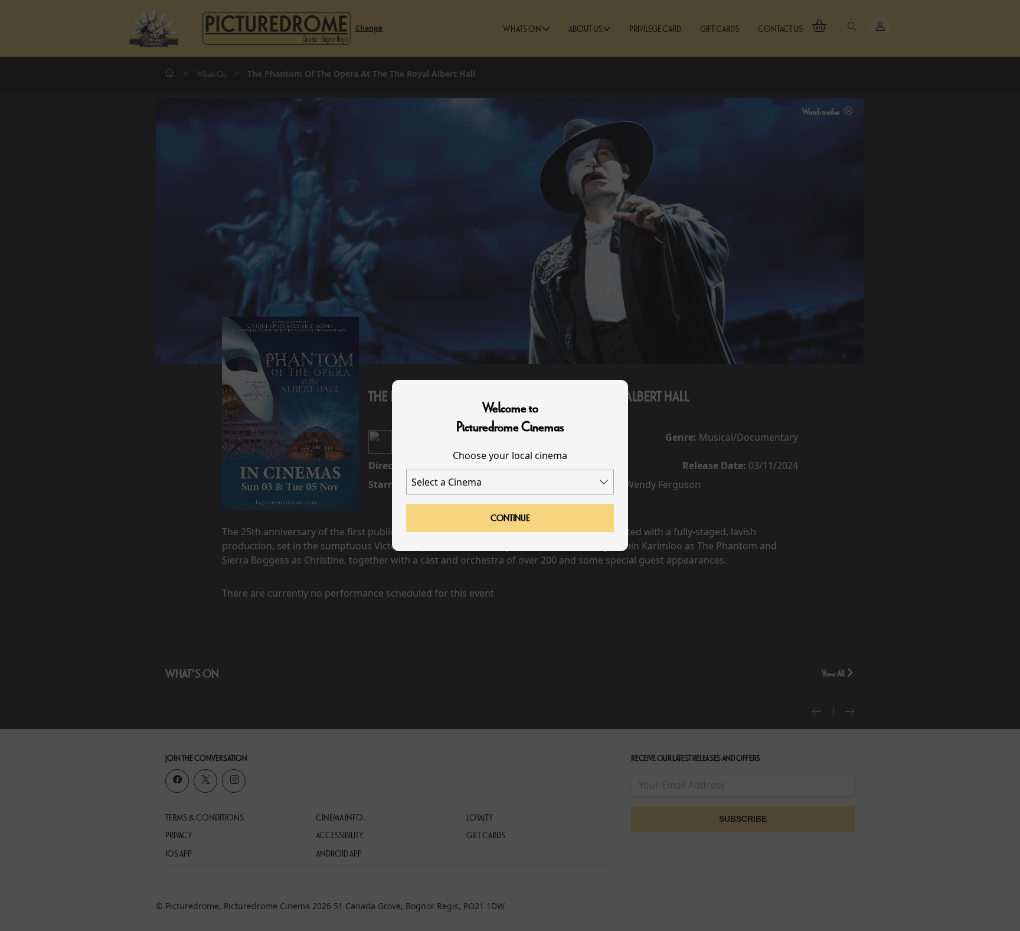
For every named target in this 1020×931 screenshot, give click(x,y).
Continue (510, 518)
